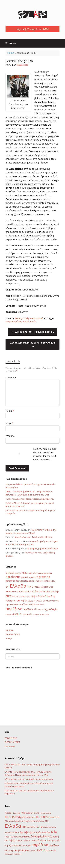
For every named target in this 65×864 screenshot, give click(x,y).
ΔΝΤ (7, 586)
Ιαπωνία (49, 586)
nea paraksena (33, 573)
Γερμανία (29, 580)
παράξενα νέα (30, 609)
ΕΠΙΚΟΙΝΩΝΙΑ (11, 738)
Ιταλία (15, 591)
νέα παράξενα (21, 604)
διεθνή (42, 596)
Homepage (10, 746)
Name (10, 410)
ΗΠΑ (29, 586)
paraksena (13, 577)
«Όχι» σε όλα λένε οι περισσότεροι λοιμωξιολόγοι (30, 498)
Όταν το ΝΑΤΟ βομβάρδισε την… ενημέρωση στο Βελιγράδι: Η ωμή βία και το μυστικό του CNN (29, 493)
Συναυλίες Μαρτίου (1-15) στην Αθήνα (32, 344)
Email (9, 423)
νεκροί (32, 604)
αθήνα (34, 596)
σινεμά (26, 321)
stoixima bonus (13, 634)
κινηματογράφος (14, 321)
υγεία (17, 614)
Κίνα (21, 591)
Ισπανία (9, 591)
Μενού (12, 43)
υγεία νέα (27, 614)
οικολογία (40, 604)
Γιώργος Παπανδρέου (45, 580)
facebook (10, 572)
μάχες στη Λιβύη (35, 601)
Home (10, 52)
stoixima (10, 630)
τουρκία (9, 614)
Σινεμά (40, 318)
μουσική (47, 600)
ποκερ (9, 638)
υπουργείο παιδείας (40, 614)
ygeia (22, 581)
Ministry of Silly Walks (25, 318)
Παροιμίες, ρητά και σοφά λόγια (42, 548)
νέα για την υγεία (47, 840)
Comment (11, 377)
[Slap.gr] (32, 14)
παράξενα (14, 608)
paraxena (43, 577)
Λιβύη (35, 591)
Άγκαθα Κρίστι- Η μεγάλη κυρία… (32, 331)
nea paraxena (46, 573)
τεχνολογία (51, 609)
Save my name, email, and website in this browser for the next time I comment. (44, 454)
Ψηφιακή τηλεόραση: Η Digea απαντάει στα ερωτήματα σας (32, 543)
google (18, 573)
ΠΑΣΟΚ (15, 596)
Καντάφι (28, 591)
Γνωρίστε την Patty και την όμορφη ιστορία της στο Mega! (31, 531)
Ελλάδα (18, 586)
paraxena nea (12, 580)
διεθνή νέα (45, 836)
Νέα (9, 596)
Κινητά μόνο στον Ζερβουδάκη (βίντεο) (33, 537)
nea (23, 572)
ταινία (33, 321)
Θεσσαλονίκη (38, 586)
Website (10, 435)
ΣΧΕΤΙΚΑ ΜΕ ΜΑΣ (12, 742)
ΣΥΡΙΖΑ (21, 596)
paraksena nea (28, 577)
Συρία (27, 596)
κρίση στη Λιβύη (18, 600)
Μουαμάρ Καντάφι (49, 591)
